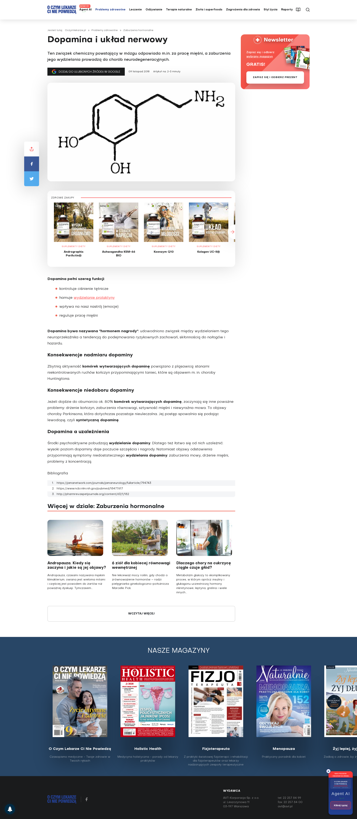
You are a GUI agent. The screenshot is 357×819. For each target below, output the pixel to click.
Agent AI (85, 10)
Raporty (287, 10)
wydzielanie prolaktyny (94, 298)
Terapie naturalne (179, 10)
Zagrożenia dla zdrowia (243, 10)
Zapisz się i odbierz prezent (275, 77)
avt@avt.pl (285, 806)
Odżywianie (154, 10)
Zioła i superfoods (209, 10)
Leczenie (135, 10)
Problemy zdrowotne (110, 10)
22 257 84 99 (292, 798)
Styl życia (270, 10)
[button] (47, 231)
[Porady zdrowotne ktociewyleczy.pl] (10, 809)
